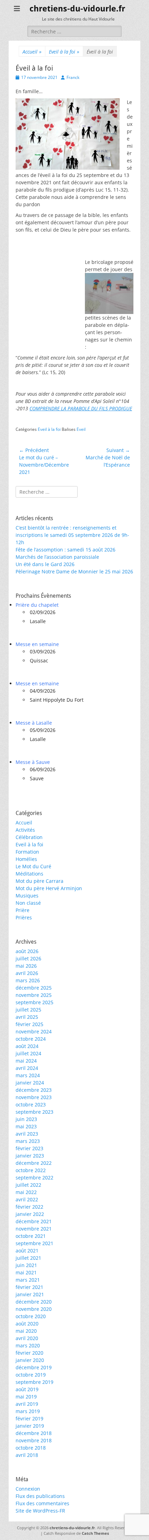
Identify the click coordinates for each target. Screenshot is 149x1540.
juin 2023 (26, 1119)
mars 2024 (28, 1075)
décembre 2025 (34, 987)
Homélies (26, 859)
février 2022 (29, 1206)
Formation (27, 851)
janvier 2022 (30, 1214)
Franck (73, 77)
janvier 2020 (30, 1360)
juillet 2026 (28, 958)
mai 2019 (26, 1396)
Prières (24, 917)
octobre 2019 (31, 1374)
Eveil (81, 429)
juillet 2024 (28, 1053)
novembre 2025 (34, 995)
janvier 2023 (30, 1155)
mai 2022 (26, 1192)
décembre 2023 (34, 1090)
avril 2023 (27, 1133)
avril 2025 (27, 1017)
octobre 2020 (31, 1316)
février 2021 (29, 1287)
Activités (25, 830)
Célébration (29, 837)
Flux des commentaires (42, 1503)
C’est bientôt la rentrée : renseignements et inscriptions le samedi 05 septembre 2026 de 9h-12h (72, 535)
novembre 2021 (34, 1228)
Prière (22, 910)
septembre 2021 (34, 1243)
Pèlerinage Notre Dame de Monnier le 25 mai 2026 (74, 571)
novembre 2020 (34, 1309)
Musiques (27, 895)
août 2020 (27, 1323)
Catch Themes (95, 1533)
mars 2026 (28, 980)
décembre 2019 (34, 1367)
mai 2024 (26, 1060)
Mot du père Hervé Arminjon (49, 888)
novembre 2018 (34, 1440)
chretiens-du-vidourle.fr (77, 9)
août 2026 (27, 951)
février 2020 (29, 1352)
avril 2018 (27, 1455)
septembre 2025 (34, 1002)
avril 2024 (27, 1068)
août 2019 (27, 1389)
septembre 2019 (34, 1382)
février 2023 (29, 1148)
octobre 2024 (31, 1038)
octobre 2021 (31, 1236)
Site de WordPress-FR (40, 1510)
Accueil (32, 51)
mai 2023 (26, 1126)
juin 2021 (26, 1265)
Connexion (28, 1488)
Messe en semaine (37, 644)
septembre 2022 (34, 1177)
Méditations (29, 873)
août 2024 (27, 1046)
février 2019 (29, 1418)
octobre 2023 (31, 1104)
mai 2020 (26, 1331)
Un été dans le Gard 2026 (45, 564)
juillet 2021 (28, 1258)
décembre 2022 (34, 1163)
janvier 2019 (30, 1425)
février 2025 (29, 1024)
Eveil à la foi (64, 51)
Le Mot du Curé (33, 866)
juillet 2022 (28, 1185)
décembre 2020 (34, 1301)
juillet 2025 (28, 1009)
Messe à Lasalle (34, 722)
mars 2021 (28, 1279)
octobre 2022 (31, 1170)
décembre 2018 (34, 1433)
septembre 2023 (34, 1111)
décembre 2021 (34, 1221)
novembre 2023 (34, 1097)
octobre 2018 (31, 1447)
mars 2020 (28, 1345)
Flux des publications (40, 1496)
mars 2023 (28, 1141)
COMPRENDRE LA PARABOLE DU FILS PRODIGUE (80, 408)
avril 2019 (27, 1404)
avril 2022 (27, 1199)
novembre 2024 (34, 1031)
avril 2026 (27, 973)
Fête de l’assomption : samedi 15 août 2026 (65, 549)
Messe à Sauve (33, 762)
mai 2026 (26, 965)
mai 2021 (26, 1272)
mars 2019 (28, 1411)
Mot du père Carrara (39, 881)
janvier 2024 (30, 1082)
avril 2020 (27, 1338)
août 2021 (27, 1250)
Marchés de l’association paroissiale (57, 557)
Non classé (28, 903)
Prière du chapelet (37, 605)
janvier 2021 (30, 1294)
